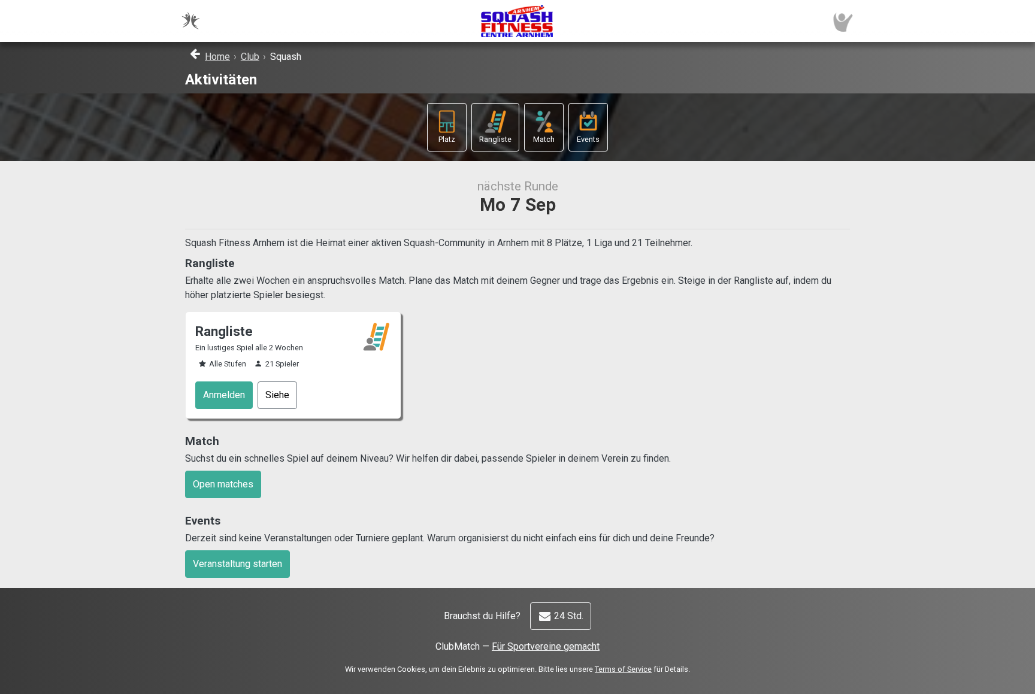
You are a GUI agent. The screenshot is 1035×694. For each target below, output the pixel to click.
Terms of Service (623, 669)
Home (217, 56)
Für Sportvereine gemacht (546, 646)
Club (250, 56)
